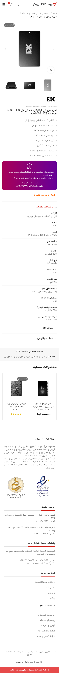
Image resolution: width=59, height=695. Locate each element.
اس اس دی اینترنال (30, 13)
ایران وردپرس (22, 662)
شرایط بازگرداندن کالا (46, 631)
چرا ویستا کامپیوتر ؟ (46, 615)
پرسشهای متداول (47, 620)
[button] (53, 49)
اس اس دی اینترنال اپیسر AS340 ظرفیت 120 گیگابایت (16, 407)
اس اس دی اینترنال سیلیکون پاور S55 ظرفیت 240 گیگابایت (43, 407)
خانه (55, 13)
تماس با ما (50, 587)
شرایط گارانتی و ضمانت (45, 636)
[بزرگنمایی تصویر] (50, 69)
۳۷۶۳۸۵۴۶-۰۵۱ (41, 533)
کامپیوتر (45, 13)
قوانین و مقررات (48, 625)
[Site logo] (45, 4)
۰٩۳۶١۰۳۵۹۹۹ (21, 186)
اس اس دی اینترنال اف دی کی (43, 17)
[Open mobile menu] (4, 4)
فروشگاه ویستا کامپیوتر (45, 582)
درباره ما (51, 593)
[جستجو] (17, 4)
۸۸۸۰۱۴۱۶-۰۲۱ (26, 183)
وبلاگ (52, 598)
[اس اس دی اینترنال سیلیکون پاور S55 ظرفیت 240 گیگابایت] (43, 388)
